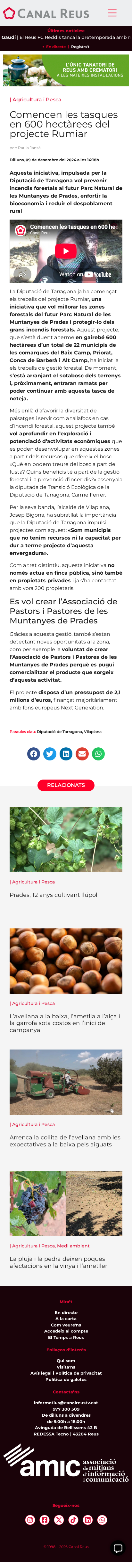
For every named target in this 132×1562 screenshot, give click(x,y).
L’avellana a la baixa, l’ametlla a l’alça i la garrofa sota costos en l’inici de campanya (65, 1023)
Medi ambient (73, 1246)
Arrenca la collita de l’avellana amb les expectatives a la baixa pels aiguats (65, 1141)
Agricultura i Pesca (37, 100)
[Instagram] (30, 1520)
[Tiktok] (73, 1520)
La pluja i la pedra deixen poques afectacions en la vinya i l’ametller (58, 1262)
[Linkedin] (88, 1520)
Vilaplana (93, 731)
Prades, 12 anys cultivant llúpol (53, 894)
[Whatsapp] (102, 1520)
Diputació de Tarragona (59, 731)
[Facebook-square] (44, 1520)
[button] (33, 753)
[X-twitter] (59, 1520)
